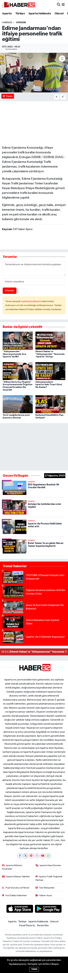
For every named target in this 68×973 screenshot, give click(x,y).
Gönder (9, 290)
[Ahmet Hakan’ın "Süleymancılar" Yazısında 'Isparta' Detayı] (50, 340)
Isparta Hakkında (40, 13)
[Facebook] (19, 855)
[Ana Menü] (63, 4)
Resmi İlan (43, 925)
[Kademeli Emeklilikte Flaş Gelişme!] (50, 404)
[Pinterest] (31, 855)
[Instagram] (37, 855)
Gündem (21, 22)
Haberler (7, 22)
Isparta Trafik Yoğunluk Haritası (48, 878)
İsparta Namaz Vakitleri (18, 876)
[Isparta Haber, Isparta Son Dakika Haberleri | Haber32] (18, 5)
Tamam (34, 969)
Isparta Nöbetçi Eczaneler (12, 867)
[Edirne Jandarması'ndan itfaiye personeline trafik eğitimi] (34, 72)
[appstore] (20, 909)
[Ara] (58, 4)
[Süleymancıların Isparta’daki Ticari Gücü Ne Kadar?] (50, 371)
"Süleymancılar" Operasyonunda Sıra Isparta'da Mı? (14, 354)
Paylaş (9, 96)
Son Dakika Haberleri (16, 895)
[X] (25, 855)
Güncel (59, 13)
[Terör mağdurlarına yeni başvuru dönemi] (18, 404)
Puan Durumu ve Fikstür (17, 888)
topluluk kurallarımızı (31, 301)
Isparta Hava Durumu (50, 865)
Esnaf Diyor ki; (27, 925)
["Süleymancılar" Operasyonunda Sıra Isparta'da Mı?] (18, 340)
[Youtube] (42, 855)
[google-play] (48, 909)
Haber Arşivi (45, 895)
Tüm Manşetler (47, 888)
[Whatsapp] (48, 855)
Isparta (7, 13)
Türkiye (20, 13)
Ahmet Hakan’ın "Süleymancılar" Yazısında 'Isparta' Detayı (50, 354)
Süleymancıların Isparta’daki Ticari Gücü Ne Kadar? (48, 384)
